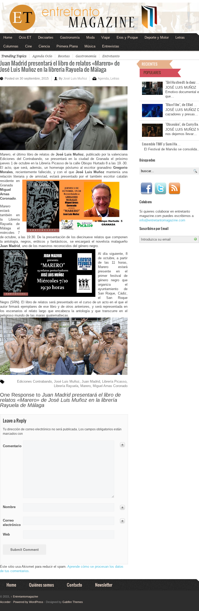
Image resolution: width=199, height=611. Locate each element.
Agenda (103, 78)
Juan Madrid (91, 381)
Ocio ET (25, 37)
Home (7, 37)
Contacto (74, 585)
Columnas (10, 46)
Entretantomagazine (24, 596)
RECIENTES (150, 64)
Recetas (64, 56)
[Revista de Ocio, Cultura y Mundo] (99, 18)
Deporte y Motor (157, 37)
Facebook (146, 188)
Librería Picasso (114, 381)
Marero (85, 386)
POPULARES (152, 72)
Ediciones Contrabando (34, 381)
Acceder (5, 601)
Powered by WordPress (28, 601)
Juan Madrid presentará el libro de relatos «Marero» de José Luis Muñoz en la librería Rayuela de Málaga (60, 66)
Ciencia (44, 46)
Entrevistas (110, 46)
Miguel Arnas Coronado (110, 386)
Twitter (160, 188)
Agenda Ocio (42, 56)
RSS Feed (174, 188)
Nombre (9, 507)
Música (89, 46)
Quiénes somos (41, 585)
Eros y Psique (127, 37)
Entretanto (110, 56)
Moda (90, 37)
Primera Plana (67, 46)
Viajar (105, 37)
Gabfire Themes (72, 601)
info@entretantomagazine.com (162, 220)
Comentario (11, 445)
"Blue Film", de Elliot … (181, 104)
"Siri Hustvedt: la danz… (182, 82)
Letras (180, 37)
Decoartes (45, 37)
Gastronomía (70, 37)
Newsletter (103, 585)
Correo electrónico (11, 522)
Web (6, 534)
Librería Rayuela (66, 386)
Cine (28, 46)
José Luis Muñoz (75, 78)
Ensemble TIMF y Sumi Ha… (161, 143)
